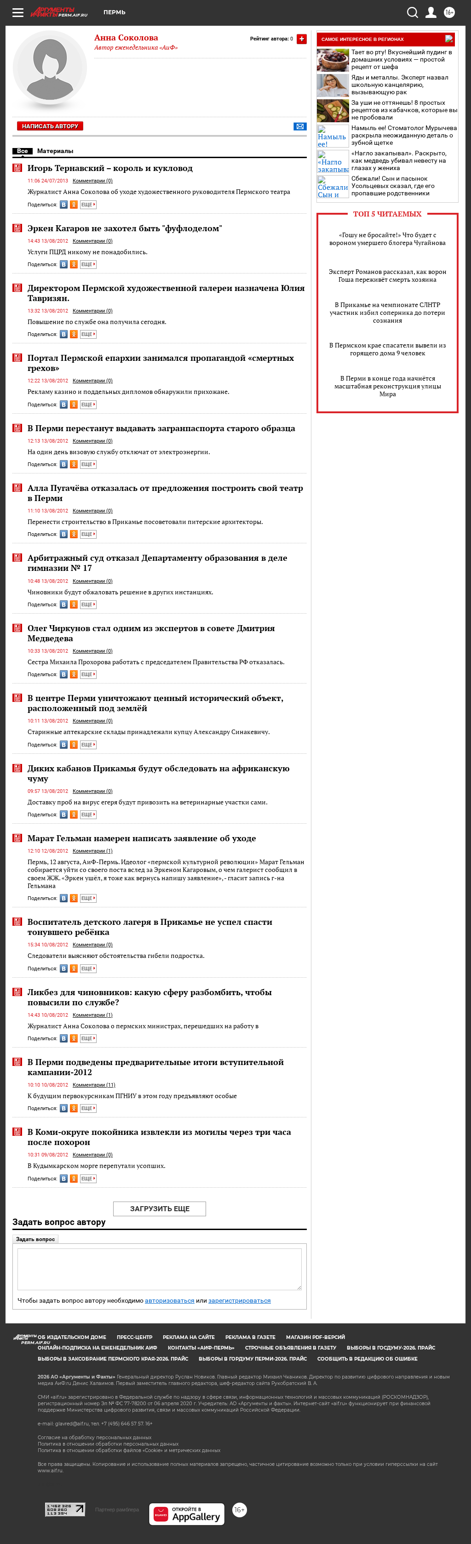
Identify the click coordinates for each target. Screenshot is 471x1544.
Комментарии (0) (93, 181)
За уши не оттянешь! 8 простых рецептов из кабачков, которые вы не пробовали (404, 110)
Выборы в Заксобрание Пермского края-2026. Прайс (113, 1359)
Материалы (55, 150)
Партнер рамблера (117, 1509)
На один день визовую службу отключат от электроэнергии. (119, 452)
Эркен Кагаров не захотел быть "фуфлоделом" (125, 228)
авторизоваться (170, 1301)
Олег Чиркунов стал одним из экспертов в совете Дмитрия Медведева (151, 633)
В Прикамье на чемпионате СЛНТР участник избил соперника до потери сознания (387, 312)
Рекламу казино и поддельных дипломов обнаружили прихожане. (129, 391)
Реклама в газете (250, 1337)
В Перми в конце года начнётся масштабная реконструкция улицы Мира (387, 386)
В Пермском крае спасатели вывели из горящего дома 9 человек (387, 349)
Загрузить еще (160, 1208)
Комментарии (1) (93, 851)
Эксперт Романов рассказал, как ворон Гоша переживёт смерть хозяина (388, 275)
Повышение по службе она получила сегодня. (97, 321)
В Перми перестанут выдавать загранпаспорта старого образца (161, 427)
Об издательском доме (72, 1337)
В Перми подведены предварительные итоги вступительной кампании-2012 (156, 1066)
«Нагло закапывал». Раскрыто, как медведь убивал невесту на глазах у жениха (399, 160)
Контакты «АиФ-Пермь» (201, 1348)
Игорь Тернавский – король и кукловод (110, 167)
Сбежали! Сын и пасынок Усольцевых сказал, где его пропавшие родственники (393, 186)
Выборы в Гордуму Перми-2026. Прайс (253, 1359)
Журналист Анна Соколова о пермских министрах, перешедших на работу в (143, 1026)
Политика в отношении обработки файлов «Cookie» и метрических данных (129, 1450)
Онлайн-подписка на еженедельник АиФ (97, 1348)
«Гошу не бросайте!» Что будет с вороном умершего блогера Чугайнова (387, 238)
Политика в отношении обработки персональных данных (108, 1444)
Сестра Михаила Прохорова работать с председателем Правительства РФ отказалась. (156, 662)
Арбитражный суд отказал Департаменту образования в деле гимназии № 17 (157, 562)
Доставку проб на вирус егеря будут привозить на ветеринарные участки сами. (148, 802)
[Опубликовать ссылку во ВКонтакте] (64, 204)
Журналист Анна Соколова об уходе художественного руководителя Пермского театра (159, 191)
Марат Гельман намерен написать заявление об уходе (142, 837)
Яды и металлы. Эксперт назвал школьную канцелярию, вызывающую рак (399, 85)
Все (22, 150)
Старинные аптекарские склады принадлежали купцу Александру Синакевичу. (149, 731)
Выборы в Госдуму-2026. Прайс (391, 1348)
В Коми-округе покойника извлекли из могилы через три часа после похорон (159, 1136)
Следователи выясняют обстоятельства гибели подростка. (116, 955)
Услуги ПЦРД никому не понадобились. (88, 252)
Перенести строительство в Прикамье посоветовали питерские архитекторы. (145, 521)
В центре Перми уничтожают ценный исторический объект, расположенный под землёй (155, 702)
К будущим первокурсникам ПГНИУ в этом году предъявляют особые (132, 1096)
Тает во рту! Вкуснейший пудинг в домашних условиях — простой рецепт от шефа (401, 59)
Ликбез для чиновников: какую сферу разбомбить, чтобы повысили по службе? (150, 997)
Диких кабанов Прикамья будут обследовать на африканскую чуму (159, 773)
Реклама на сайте (189, 1337)
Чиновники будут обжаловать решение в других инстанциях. (120, 592)
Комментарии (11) (94, 1085)
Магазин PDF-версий (315, 1337)
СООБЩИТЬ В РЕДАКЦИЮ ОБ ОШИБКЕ (367, 1359)
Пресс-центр (134, 1337)
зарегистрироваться (239, 1301)
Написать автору (50, 126)
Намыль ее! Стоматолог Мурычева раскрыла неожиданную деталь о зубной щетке (404, 135)
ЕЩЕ (87, 205)
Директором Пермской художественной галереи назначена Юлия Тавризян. (166, 292)
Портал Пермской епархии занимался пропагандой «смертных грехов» (161, 362)
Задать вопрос (35, 1239)
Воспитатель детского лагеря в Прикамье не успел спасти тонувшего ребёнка (150, 926)
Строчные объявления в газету (290, 1348)
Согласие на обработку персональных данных (94, 1438)
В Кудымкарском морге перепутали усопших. (97, 1165)
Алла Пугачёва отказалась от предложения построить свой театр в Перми (165, 492)
